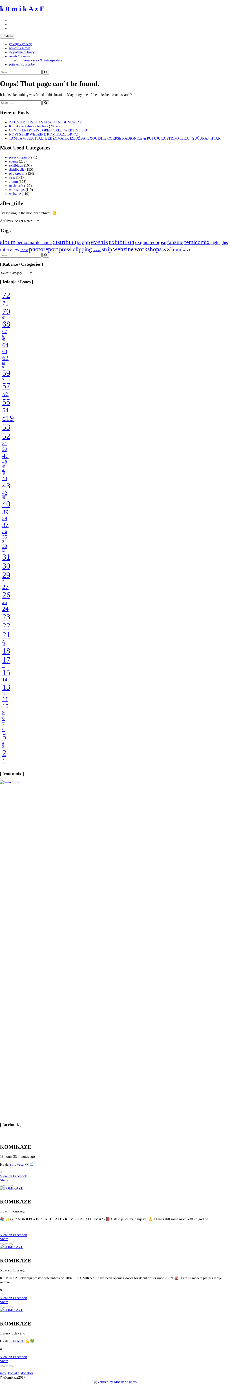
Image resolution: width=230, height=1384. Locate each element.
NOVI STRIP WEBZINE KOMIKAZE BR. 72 (43, 134)
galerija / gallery (20, 44)
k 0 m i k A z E (22, 9)
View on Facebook (13, 1176)
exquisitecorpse (150, 242)
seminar (97, 250)
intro (24, 250)
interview (10, 249)
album (13, 181)
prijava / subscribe (22, 64)
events (13, 161)
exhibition (16, 165)
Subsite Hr (16, 1341)
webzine (15, 194)
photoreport (17, 173)
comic (46, 242)
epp (86, 242)
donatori (27, 1373)
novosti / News (19, 48)
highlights (219, 242)
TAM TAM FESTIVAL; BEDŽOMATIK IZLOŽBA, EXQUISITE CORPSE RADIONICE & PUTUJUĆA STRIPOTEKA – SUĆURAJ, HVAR (115, 138)
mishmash (16, 186)
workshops (16, 190)
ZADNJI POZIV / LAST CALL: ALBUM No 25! (45, 122)
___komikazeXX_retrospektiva (40, 60)
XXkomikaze (177, 249)
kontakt (13, 1373)
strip (12, 177)
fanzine (175, 242)
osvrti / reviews (20, 56)
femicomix (197, 242)
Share (4, 1180)
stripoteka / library (22, 52)
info (3, 1373)
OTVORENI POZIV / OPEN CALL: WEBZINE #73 (48, 130)
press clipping (19, 157)
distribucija (16, 169)
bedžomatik (28, 242)
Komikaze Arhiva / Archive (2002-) (34, 126)
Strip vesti (16, 1164)
